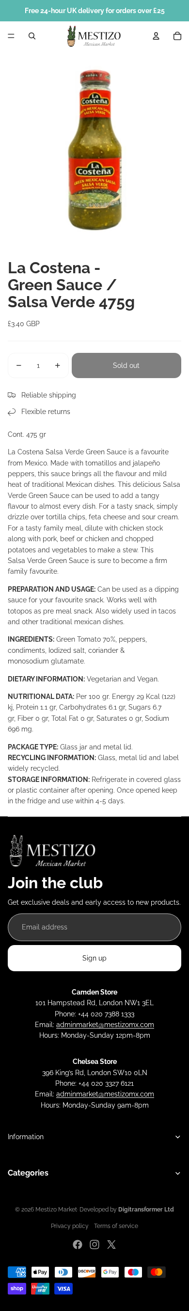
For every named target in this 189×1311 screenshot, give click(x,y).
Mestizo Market (56, 1209)
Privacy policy (70, 1226)
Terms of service (116, 1226)
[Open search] (32, 36)
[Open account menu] (156, 36)
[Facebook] (77, 1244)
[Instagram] (94, 1244)
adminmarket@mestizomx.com (105, 1025)
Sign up (94, 958)
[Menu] (11, 36)
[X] (111, 1244)
